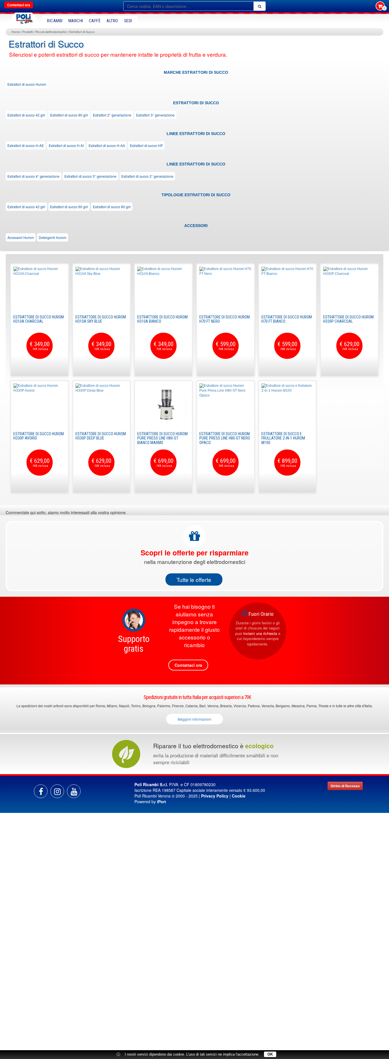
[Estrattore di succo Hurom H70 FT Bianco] (287, 288)
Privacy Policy (214, 796)
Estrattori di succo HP (146, 145)
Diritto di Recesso (345, 785)
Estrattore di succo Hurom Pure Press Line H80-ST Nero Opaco (224, 438)
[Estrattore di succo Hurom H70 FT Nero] (225, 288)
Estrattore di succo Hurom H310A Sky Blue (100, 319)
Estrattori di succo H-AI (66, 145)
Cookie (238, 796)
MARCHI (75, 20)
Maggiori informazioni (194, 719)
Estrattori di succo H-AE (25, 145)
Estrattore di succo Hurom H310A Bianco (162, 319)
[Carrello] (380, 7)
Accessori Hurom (20, 237)
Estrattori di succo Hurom (26, 84)
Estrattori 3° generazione (155, 115)
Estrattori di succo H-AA (107, 145)
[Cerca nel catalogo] (259, 6)
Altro (112, 20)
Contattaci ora (18, 4)
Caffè (95, 20)
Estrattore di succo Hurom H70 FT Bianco (286, 319)
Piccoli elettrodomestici (51, 31)
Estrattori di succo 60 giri (69, 206)
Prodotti (27, 31)
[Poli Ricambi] (24, 17)
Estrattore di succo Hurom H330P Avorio (38, 436)
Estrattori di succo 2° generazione (147, 176)
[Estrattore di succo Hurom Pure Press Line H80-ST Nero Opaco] (225, 404)
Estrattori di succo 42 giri (26, 115)
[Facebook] (41, 791)
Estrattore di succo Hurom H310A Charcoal (38, 319)
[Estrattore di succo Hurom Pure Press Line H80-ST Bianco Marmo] (163, 404)
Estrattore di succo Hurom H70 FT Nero (224, 319)
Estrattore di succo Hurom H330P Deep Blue (100, 436)
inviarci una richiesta (260, 633)
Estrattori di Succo (82, 31)
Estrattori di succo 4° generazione (33, 176)
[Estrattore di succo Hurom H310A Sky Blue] (101, 288)
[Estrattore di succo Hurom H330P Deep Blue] (101, 404)
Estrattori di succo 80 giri (69, 115)
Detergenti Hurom (52, 237)
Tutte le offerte (194, 579)
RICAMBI (55, 20)
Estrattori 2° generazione (112, 115)
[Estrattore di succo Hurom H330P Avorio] (39, 404)
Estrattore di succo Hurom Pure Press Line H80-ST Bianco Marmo (162, 438)
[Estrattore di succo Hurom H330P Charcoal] (349, 288)
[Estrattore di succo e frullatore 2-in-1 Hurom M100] (287, 404)
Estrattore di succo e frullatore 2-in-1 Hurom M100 (283, 438)
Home (15, 31)
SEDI (128, 20)
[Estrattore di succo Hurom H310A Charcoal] (39, 288)
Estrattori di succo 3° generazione (90, 176)
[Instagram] (57, 791)
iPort (161, 801)
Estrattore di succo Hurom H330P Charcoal (348, 319)
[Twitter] (74, 791)
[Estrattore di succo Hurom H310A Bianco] (163, 288)
